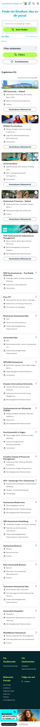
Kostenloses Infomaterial (20, 109)
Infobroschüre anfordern (9, 724)
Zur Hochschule (23, 724)
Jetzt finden (22, 29)
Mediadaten (25, 666)
